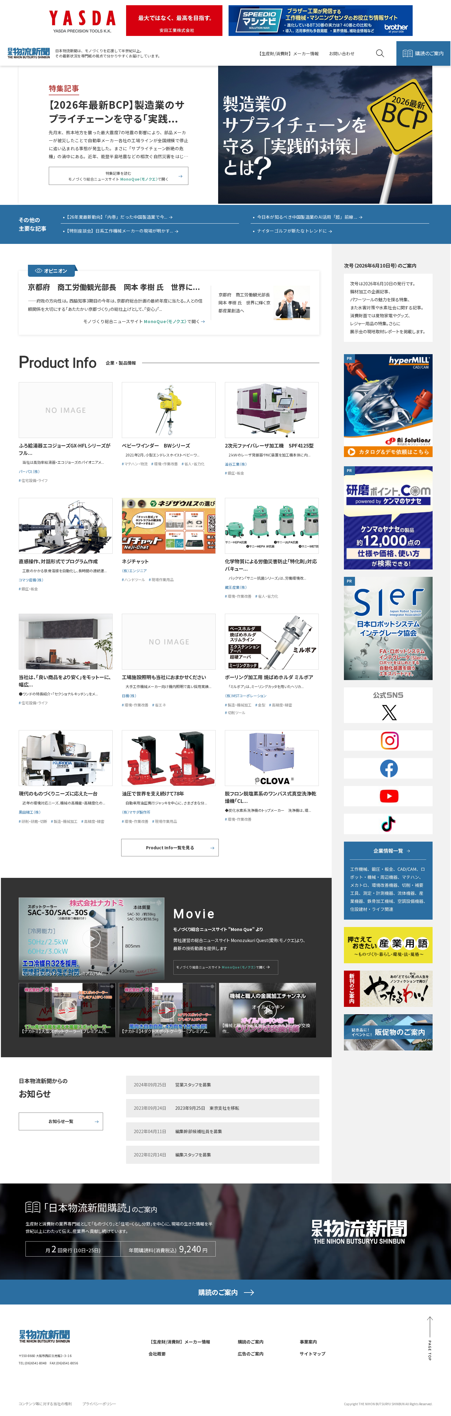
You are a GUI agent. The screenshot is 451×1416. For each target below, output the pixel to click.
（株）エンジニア (134, 570)
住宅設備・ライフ (34, 480)
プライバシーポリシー (99, 1403)
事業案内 (308, 1342)
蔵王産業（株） (236, 587)
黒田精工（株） (31, 812)
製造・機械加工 (240, 704)
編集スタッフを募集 (193, 1155)
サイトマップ (313, 1354)
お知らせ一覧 (60, 1121)
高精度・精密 (282, 704)
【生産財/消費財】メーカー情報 (288, 53)
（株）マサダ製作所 (136, 812)
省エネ (160, 704)
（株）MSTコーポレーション (246, 695)
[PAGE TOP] (429, 1338)
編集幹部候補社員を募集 (198, 1131)
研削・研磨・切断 (34, 821)
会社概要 (157, 1354)
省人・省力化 (194, 463)
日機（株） (129, 695)
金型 (261, 704)
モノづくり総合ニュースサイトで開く (141, 321)
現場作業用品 (163, 579)
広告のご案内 (251, 1354)
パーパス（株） (29, 471)
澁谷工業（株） (236, 464)
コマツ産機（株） (33, 579)
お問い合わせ (342, 53)
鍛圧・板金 (236, 472)
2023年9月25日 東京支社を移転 (207, 1108)
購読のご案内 (429, 53)
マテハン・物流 (136, 463)
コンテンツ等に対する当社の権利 (45, 1403)
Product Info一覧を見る (170, 847)
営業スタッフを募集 (193, 1085)
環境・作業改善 (166, 463)
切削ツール (236, 712)
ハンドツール (135, 579)
